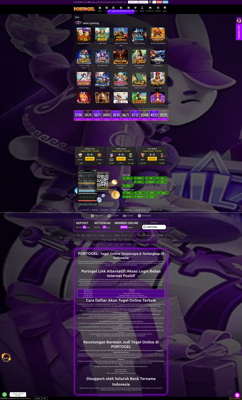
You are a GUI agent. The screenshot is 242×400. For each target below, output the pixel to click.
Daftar (165, 2)
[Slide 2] (120, 163)
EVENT (165, 11)
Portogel (80, 261)
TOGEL (107, 11)
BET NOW (90, 158)
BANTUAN (95, 210)
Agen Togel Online (112, 304)
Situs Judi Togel (122, 350)
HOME (100, 11)
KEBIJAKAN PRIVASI (140, 210)
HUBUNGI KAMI (128, 210)
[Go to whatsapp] (4, 394)
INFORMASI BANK (115, 210)
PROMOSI (158, 11)
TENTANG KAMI (84, 210)
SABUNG (135, 11)
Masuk (159, 2)
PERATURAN (104, 210)
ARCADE (142, 11)
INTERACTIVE (150, 11)
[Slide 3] (121, 163)
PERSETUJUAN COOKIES (155, 210)
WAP (44, 398)
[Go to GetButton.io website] (5, 398)
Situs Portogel (149, 361)
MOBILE (38, 398)
